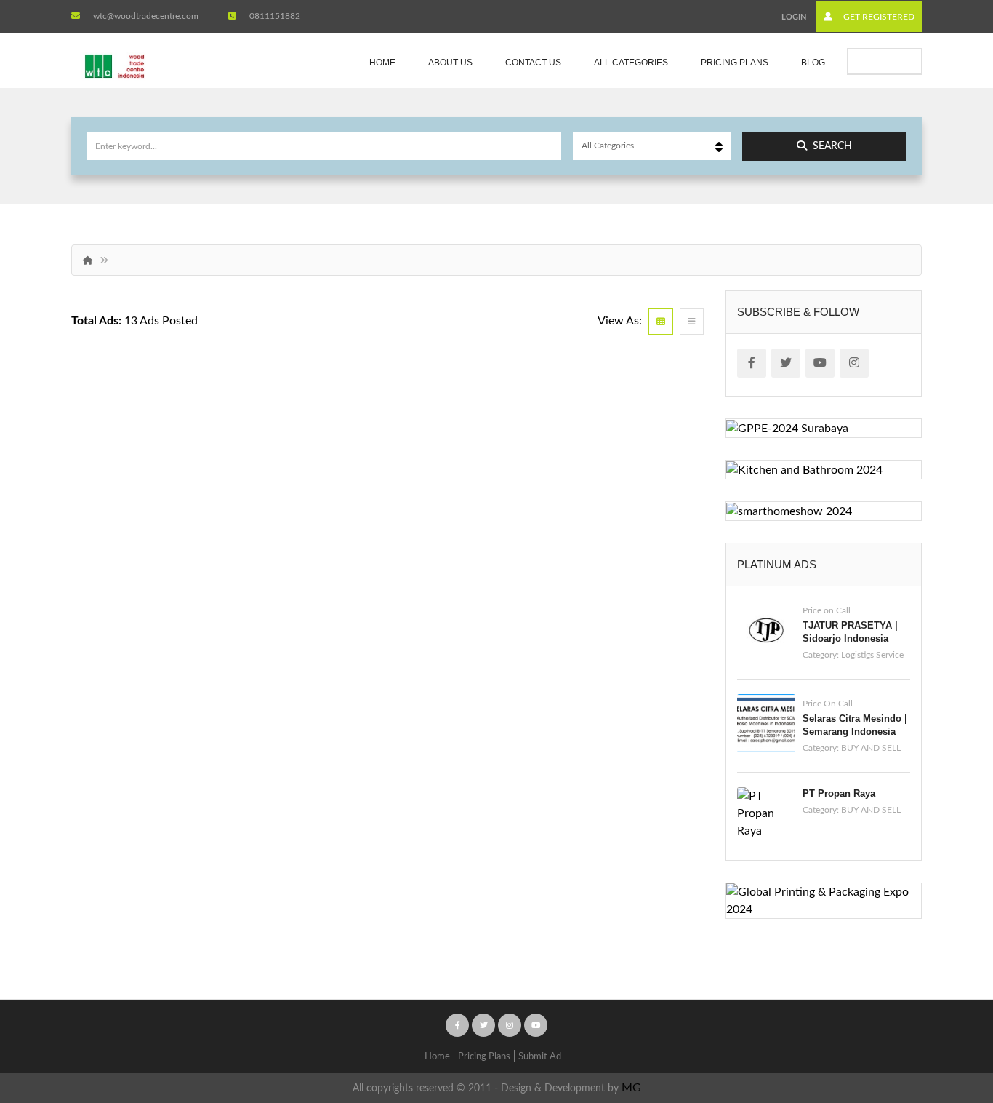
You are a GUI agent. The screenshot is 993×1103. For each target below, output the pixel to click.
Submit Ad (892, 61)
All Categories (631, 62)
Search (832, 146)
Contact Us (533, 62)
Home (382, 62)
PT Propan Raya (839, 793)
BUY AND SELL (871, 748)
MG (631, 1088)
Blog (813, 62)
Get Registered (877, 16)
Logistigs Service (872, 654)
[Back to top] (946, 1012)
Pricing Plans (734, 62)
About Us (450, 62)
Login (793, 17)
